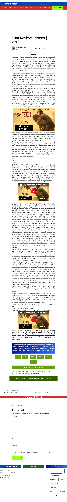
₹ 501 (40, 357)
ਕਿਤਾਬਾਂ (49, 378)
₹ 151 (25, 357)
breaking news (56, 475)
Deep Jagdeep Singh (21, 47)
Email (14, 439)
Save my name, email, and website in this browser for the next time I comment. (32, 453)
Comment (15, 416)
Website (14, 445)
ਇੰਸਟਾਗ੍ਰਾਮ (44, 371)
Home (49, 7)
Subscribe (33, 466)
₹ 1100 (48, 357)
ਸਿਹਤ (40, 378)
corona (62, 479)
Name (14, 432)
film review (48, 392)
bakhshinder (59, 471)
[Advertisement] (33, 20)
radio (56, 495)
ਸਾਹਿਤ (44, 378)
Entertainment (20, 390)
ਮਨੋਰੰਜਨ (23, 378)
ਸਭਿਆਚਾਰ (29, 378)
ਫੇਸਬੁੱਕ (33, 371)
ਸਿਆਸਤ (18, 378)
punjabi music (61, 491)
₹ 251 (32, 357)
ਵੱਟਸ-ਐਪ (37, 371)
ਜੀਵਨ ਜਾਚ (35, 378)
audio (50, 471)
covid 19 (56, 483)
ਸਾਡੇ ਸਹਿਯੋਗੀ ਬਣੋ (58, 7)
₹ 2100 (33, 362)
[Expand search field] (64, 4)
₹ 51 (18, 357)
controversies (52, 479)
